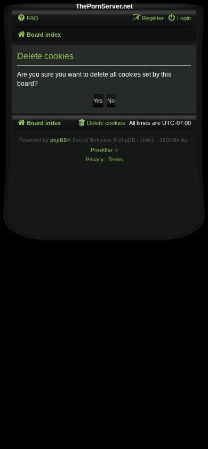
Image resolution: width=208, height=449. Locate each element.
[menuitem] (27, 18)
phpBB (58, 140)
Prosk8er (102, 150)
